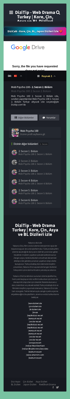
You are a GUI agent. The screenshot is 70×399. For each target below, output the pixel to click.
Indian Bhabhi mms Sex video (35, 348)
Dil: (10, 75)
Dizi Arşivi (15, 381)
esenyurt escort (35, 318)
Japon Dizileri (29, 384)
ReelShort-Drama (47, 384)
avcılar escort (35, 321)
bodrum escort (35, 351)
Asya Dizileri (41, 381)
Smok (35, 312)
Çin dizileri (28, 381)
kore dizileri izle (35, 303)
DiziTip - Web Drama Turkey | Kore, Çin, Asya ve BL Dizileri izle (35, 18)
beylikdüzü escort (35, 315)
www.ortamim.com (35, 354)
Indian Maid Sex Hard (35, 345)
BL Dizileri (15, 384)
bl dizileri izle (35, 309)
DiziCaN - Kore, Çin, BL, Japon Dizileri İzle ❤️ (35, 31)
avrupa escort (35, 342)
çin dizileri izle (35, 306)
